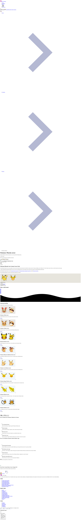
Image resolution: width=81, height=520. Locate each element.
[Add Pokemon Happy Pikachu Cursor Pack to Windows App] (2, 385)
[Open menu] (0, 8)
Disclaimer (3, 505)
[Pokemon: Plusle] (7, 313)
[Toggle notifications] (0, 10)
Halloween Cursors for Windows (6, 485)
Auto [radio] (1, 259)
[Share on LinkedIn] (40, 291)
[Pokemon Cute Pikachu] (7, 366)
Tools (3, 5)
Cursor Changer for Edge (5, 482)
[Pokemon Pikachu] (7, 392)
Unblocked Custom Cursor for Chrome (7, 496)
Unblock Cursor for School (5, 497)
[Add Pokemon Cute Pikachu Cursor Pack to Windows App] (2, 371)
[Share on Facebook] (40, 289)
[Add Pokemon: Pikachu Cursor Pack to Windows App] (2, 264)
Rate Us (3, 499)
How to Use (3, 498)
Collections (3, 3)
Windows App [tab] (7, 415)
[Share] (1, 263)
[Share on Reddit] (40, 293)
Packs (3, 4)
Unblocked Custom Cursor (5, 495)
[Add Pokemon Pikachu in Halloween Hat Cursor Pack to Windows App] (2, 358)
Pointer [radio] (7, 259)
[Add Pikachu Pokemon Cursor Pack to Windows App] (2, 345)
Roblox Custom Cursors (5, 484)
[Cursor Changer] (1, 1)
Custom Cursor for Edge (5, 481)
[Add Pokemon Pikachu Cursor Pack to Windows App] (2, 398)
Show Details (3, 513)
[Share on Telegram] (40, 292)
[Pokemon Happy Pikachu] (7, 379)
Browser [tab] (3, 415)
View (1, 318)
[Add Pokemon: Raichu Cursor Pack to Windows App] (2, 332)
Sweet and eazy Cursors (5, 486)
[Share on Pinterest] (40, 290)
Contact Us (3, 503)
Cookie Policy (4, 506)
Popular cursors (4, 490)
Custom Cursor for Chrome (5, 480)
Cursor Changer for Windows (6, 483)
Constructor (3, 491)
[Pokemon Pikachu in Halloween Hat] (7, 353)
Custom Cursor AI (4, 492)
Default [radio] (4, 259)
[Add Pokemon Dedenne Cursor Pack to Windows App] (2, 411)
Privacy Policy (4, 504)
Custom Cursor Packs (5, 494)
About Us (3, 502)
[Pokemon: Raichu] (7, 326)
